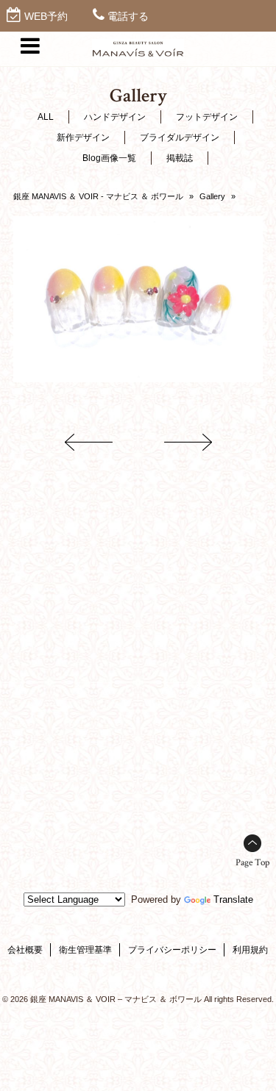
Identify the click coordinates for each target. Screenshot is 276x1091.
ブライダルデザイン (179, 137)
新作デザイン (83, 137)
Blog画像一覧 (109, 158)
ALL (46, 117)
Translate (233, 899)
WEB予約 (46, 16)
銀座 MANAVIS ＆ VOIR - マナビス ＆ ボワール (98, 196)
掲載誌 (179, 158)
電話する (128, 16)
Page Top (252, 862)
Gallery (212, 196)
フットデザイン (207, 117)
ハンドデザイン (115, 117)
